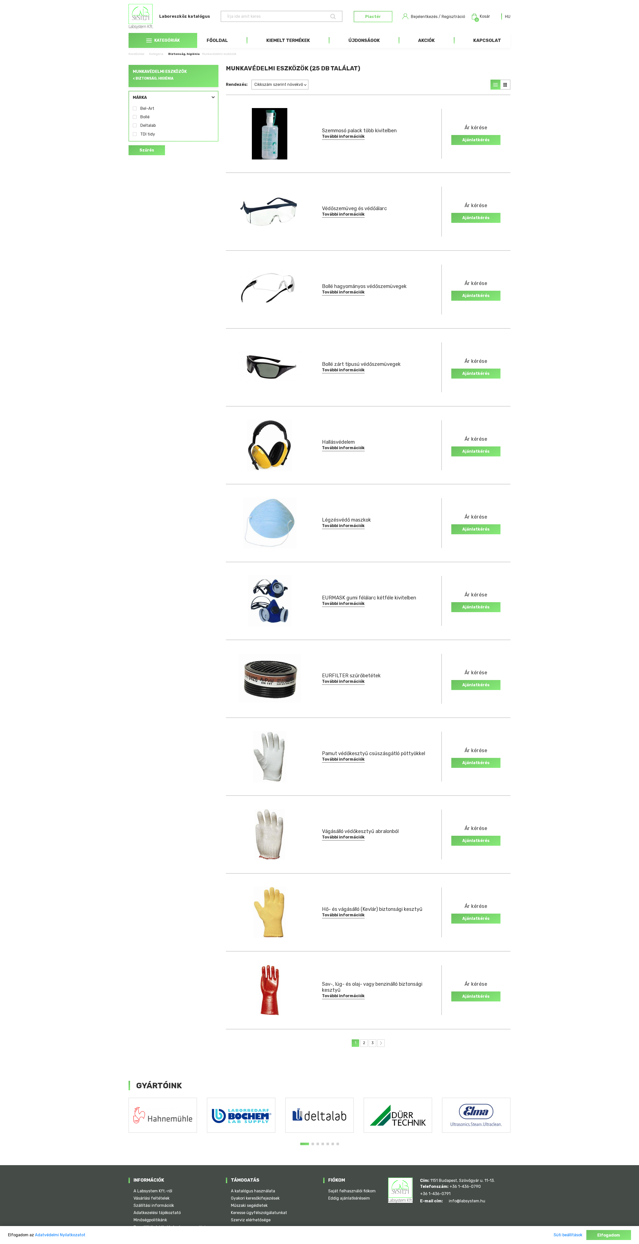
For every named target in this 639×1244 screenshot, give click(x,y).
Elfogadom (608, 1235)
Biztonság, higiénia (184, 54)
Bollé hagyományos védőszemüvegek (364, 286)
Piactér (373, 16)
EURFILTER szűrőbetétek (351, 676)
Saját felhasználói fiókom (352, 1191)
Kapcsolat (487, 40)
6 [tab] (332, 1144)
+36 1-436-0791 (435, 1193)
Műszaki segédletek (249, 1205)
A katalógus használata (253, 1191)
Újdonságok (364, 40)
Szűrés (147, 150)
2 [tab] (313, 1144)
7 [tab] (337, 1144)
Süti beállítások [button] (568, 1235)
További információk (343, 136)
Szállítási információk (154, 1205)
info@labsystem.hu (467, 1201)
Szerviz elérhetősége (251, 1220)
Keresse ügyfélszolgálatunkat (259, 1212)
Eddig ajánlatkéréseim (349, 1198)
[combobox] (507, 16)
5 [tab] (327, 1144)
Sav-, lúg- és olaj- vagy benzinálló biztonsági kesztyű (372, 987)
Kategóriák (167, 40)
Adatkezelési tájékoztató (157, 1212)
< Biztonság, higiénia (153, 78)
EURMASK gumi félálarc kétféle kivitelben (369, 598)
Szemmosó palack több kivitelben (359, 131)
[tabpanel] (163, 1115)
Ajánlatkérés (475, 140)
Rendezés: (237, 84)
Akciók (426, 40)
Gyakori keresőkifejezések (255, 1198)
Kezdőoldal (136, 54)
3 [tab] (318, 1144)
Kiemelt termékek (288, 40)
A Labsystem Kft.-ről (153, 1191)
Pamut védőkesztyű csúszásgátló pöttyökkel (373, 753)
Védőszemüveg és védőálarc (354, 208)
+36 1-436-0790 (465, 1186)
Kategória (156, 54)
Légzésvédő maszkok (346, 520)
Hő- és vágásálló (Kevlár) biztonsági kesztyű (372, 909)
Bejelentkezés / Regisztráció (438, 16)
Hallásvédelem (338, 442)
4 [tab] (322, 1144)
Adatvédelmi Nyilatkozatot (60, 1235)
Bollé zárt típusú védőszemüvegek (361, 364)
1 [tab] (304, 1144)
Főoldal (217, 40)
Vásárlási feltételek (151, 1198)
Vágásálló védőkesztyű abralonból (360, 831)
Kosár (483, 16)
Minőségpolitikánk (150, 1220)
